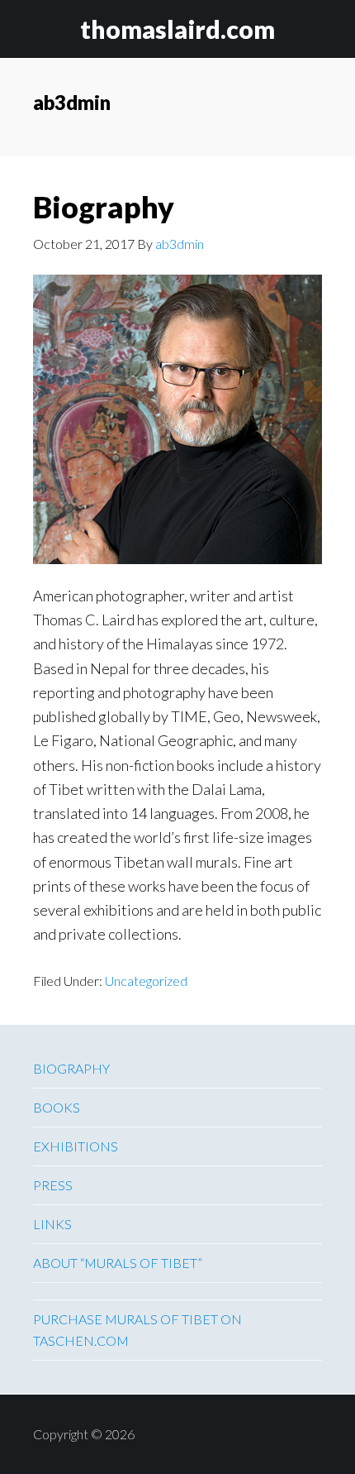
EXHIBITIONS (75, 1146)
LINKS (52, 1224)
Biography (103, 207)
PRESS (53, 1185)
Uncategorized (146, 980)
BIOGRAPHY (71, 1068)
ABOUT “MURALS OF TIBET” (117, 1263)
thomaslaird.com (177, 29)
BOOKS (56, 1107)
